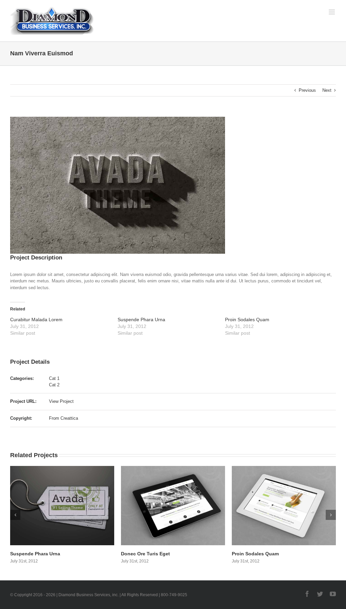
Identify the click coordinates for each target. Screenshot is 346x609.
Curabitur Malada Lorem (36, 319)
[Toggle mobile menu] (332, 12)
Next (326, 90)
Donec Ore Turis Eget (35, 553)
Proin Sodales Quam (247, 319)
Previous (307, 90)
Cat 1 (54, 378)
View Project (61, 401)
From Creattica (63, 418)
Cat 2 (54, 384)
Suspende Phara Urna (141, 319)
